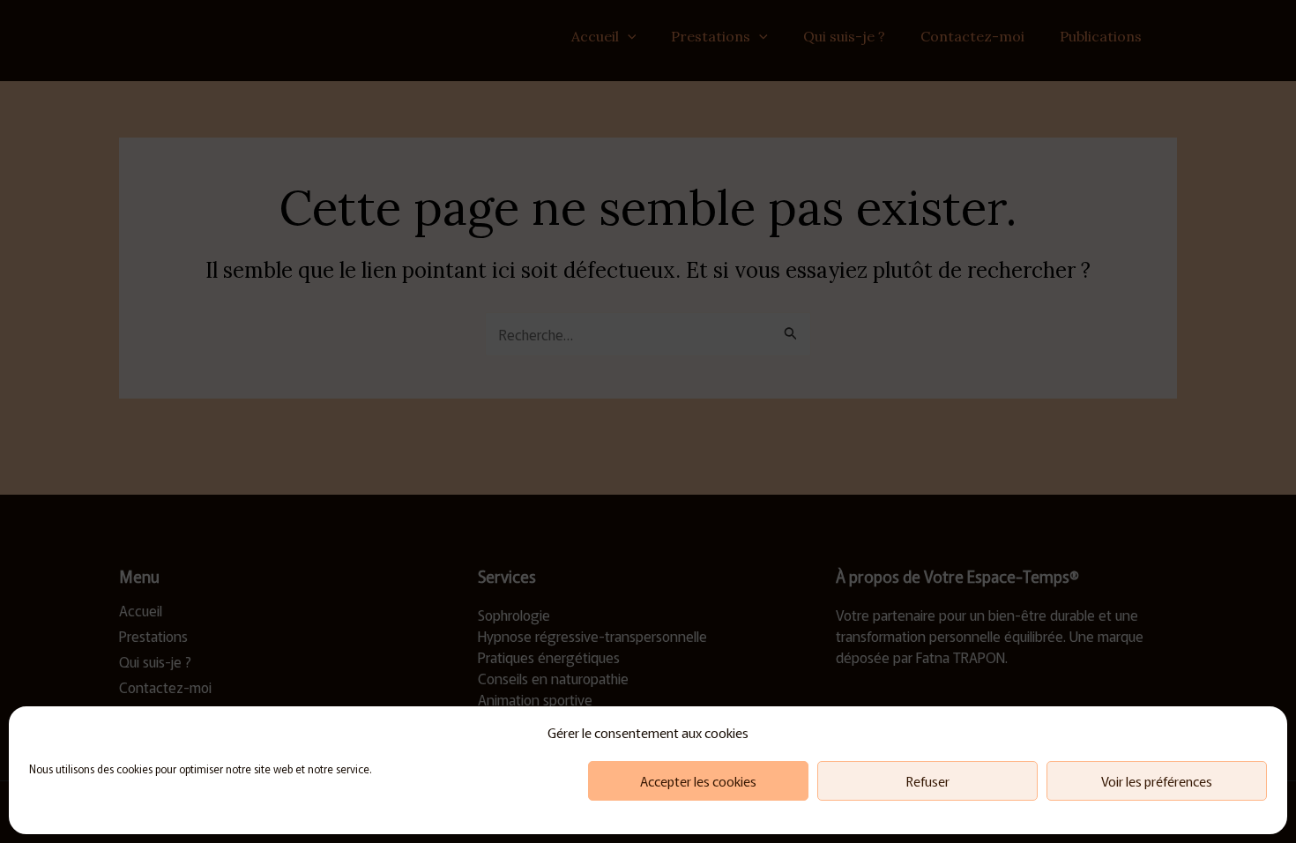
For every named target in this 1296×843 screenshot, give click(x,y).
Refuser (928, 781)
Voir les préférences (1156, 781)
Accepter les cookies (698, 781)
